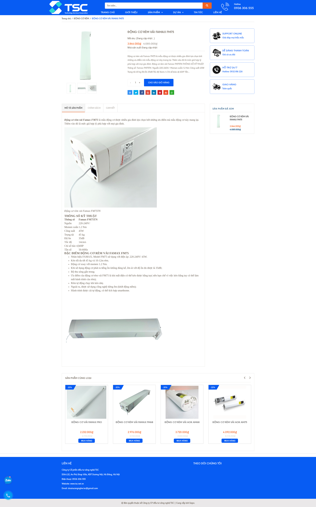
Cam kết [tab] (110, 108)
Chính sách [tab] (94, 108)
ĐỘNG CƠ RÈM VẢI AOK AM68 (182, 422)
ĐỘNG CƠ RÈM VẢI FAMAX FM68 (134, 422)
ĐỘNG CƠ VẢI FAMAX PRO (86, 422)
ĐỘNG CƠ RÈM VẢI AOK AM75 (229, 422)
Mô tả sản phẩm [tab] (73, 108)
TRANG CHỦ (108, 12)
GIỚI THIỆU (131, 12)
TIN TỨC (198, 12)
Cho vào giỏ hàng (158, 82)
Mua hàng (86, 441)
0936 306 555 (244, 8)
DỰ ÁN (177, 12)
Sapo (191, 503)
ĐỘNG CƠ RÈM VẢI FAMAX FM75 (239, 118)
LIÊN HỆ (217, 12)
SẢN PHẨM (154, 12)
